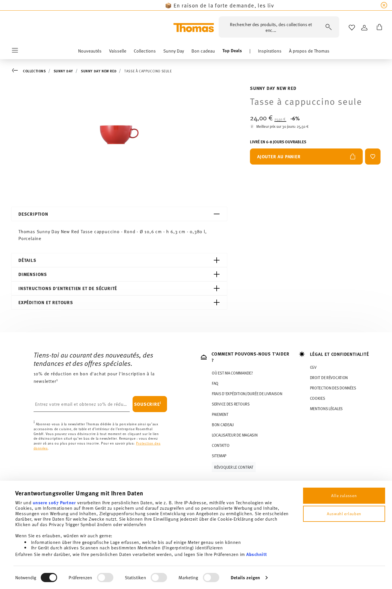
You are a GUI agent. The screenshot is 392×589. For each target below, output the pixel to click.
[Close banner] (384, 5)
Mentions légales (326, 408)
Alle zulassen (344, 495)
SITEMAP (219, 455)
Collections (34, 71)
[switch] (105, 577)
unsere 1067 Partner (54, 502)
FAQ (215, 383)
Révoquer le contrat (233, 467)
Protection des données (333, 388)
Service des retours (231, 404)
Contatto (221, 445)
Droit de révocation (329, 377)
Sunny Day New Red (99, 71)
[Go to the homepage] (193, 27)
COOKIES (317, 398)
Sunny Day (63, 71)
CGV (313, 367)
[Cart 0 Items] (378, 28)
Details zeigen (245, 577)
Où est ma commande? (232, 373)
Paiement (220, 414)
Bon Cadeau (223, 424)
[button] (90, 52)
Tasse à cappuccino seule (148, 71)
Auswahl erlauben (344, 513)
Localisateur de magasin (235, 435)
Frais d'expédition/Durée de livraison (247, 393)
